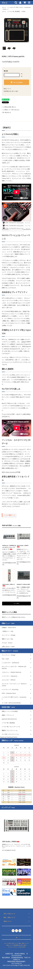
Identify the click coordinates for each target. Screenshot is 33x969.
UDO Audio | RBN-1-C (8, 584)
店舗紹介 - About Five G (9, 627)
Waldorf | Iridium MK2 (23, 584)
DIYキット (6, 9)
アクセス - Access (7, 643)
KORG (23, 11)
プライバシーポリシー (13, 947)
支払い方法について (13, 943)
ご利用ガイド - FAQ (7, 631)
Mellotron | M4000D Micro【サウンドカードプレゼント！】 (9, 547)
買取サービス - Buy (7, 639)
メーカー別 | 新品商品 (14, 11)
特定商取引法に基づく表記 (11, 91)
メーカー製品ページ (9, 515)
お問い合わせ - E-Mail (8, 646)
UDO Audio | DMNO (22, 545)
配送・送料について (23, 943)
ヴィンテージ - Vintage (8, 635)
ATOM (23, 947)
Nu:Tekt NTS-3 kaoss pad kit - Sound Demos (14, 231)
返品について (7, 88)
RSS (20, 947)
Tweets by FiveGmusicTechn (8, 737)
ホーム (4, 7)
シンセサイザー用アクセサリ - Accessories (19, 7)
